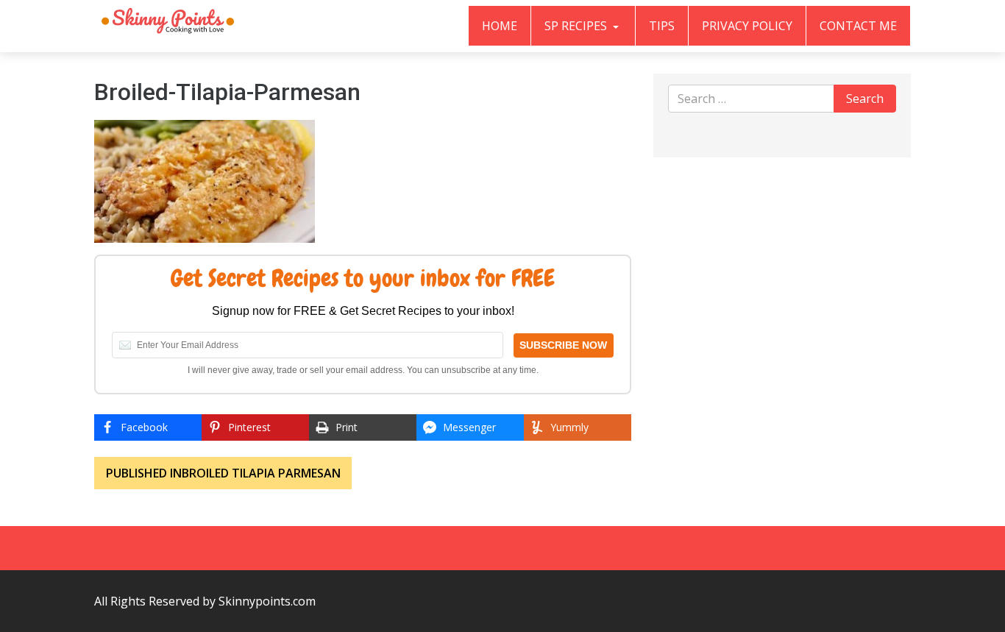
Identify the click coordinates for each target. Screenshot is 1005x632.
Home (499, 26)
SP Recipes (577, 26)
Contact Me (858, 26)
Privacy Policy (747, 26)
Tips (662, 26)
